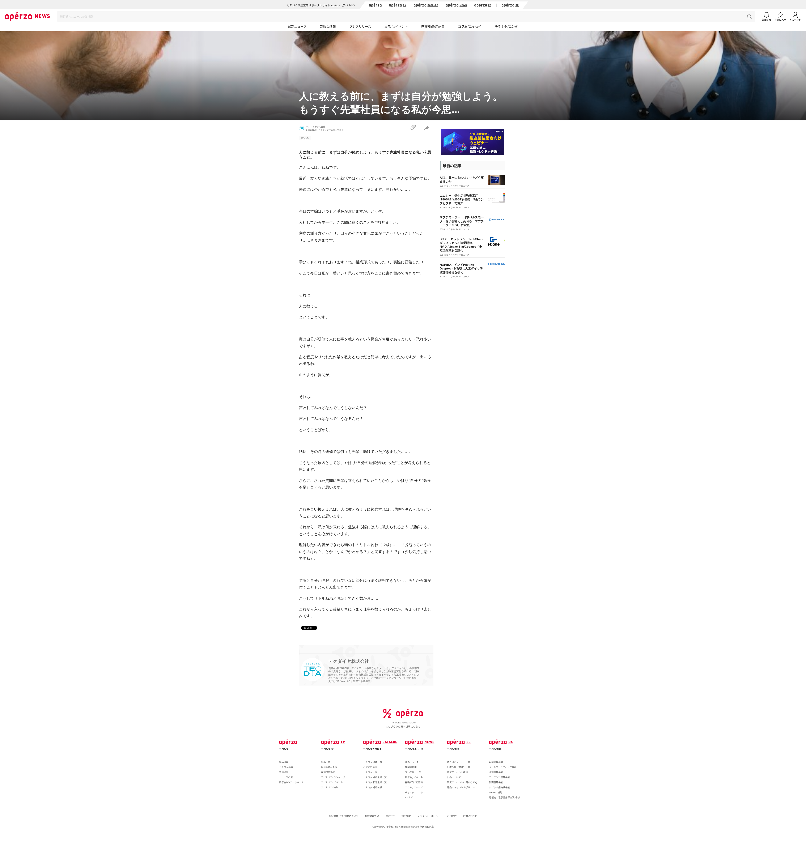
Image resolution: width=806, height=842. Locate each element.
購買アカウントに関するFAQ (462, 782)
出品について (454, 777)
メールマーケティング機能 (503, 767)
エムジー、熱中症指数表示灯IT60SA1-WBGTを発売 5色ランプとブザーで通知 (462, 199)
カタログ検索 (286, 767)
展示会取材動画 (329, 767)
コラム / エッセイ (414, 787)
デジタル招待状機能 (499, 787)
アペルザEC (453, 748)
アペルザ (283, 748)
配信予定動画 (328, 772)
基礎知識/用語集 (433, 26)
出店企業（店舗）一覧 (458, 767)
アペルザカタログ (372, 748)
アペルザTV (327, 748)
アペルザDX (495, 748)
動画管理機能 (496, 782)
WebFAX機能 (495, 792)
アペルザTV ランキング (333, 777)
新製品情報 (328, 26)
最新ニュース (297, 26)
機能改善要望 (372, 815)
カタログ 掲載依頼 (372, 787)
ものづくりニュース (459, 186)
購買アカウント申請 (457, 772)
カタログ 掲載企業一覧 (375, 777)
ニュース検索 (286, 777)
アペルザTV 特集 (329, 787)
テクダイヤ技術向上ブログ (330, 130)
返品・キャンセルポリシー (461, 787)
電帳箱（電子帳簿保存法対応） (505, 797)
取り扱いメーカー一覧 (458, 762)
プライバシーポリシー (429, 815)
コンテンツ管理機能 (499, 777)
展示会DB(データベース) (292, 782)
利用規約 (452, 815)
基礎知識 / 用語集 (414, 782)
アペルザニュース (414, 748)
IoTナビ (409, 797)
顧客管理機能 (496, 762)
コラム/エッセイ (469, 26)
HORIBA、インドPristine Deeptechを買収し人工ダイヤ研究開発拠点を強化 (461, 268)
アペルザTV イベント (332, 782)
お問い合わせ (470, 815)
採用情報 (406, 815)
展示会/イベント (396, 26)
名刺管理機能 (496, 772)
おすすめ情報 (370, 767)
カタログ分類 (370, 772)
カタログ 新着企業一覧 (375, 782)
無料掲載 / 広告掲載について (343, 815)
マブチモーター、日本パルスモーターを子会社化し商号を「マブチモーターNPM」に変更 (462, 221)
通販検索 (283, 772)
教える (305, 138)
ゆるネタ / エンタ (414, 792)
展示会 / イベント (414, 777)
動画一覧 (325, 762)
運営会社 (390, 815)
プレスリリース (360, 26)
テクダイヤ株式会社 (315, 127)
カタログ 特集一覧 (372, 762)
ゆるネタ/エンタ (506, 26)
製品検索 (283, 762)
